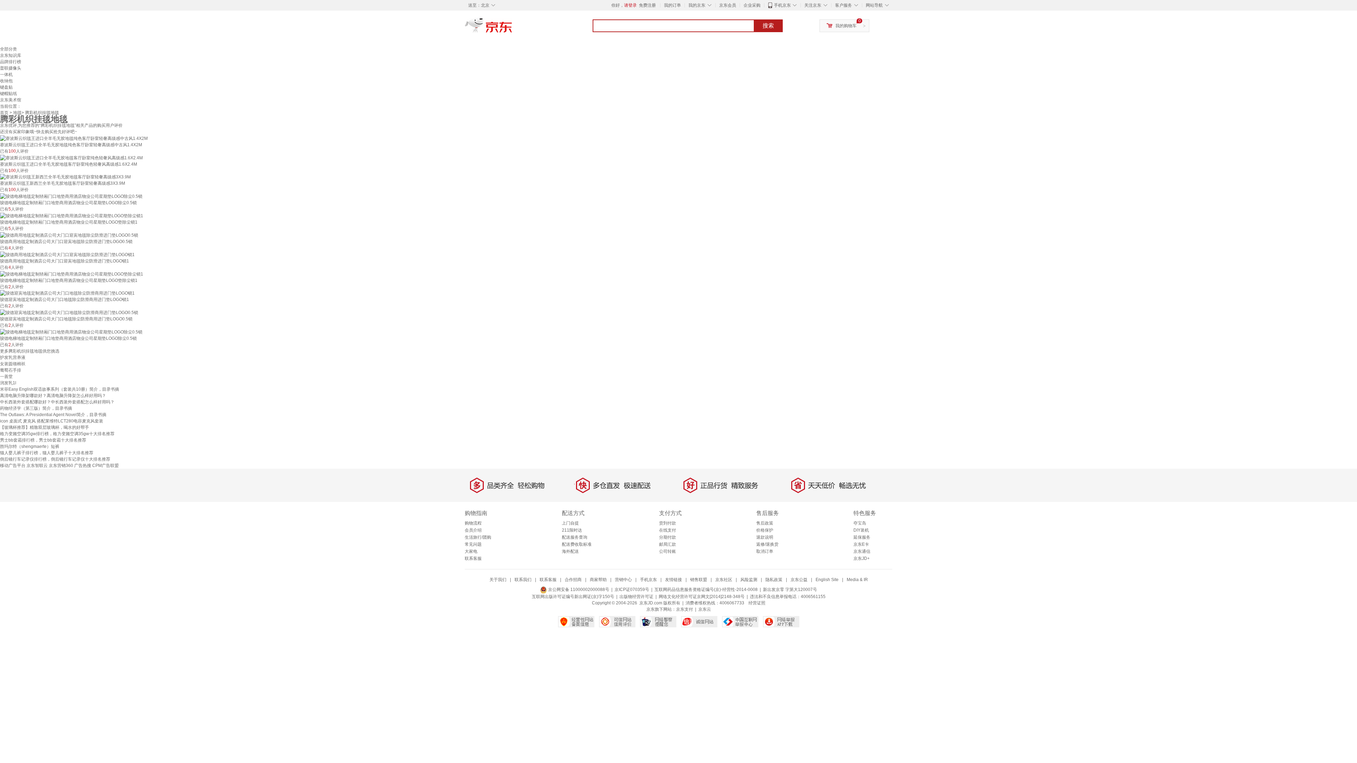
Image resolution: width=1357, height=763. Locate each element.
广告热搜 (82, 465)
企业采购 (752, 5)
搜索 (768, 26)
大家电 (471, 551)
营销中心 (623, 579)
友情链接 (673, 579)
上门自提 (570, 523)
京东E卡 (861, 544)
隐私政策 (773, 579)
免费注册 (647, 5)
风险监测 (748, 579)
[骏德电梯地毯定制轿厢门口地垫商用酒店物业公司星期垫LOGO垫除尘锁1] (71, 215)
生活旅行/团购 (478, 537)
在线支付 (667, 530)
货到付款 (667, 523)
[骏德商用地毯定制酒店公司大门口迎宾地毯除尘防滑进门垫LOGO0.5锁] (69, 234)
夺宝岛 (859, 523)
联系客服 (473, 558)
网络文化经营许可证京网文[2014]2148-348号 (702, 596)
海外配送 (570, 551)
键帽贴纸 (8, 93)
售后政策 (764, 523)
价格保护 (764, 530)
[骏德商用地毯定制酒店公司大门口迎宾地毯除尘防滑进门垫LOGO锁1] (67, 254)
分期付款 (667, 537)
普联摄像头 (10, 68)
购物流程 (473, 523)
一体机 (6, 74)
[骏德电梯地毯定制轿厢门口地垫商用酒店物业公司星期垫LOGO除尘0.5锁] (71, 196)
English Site (827, 579)
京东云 (704, 609)
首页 (4, 112)
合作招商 (573, 579)
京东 (512, 28)
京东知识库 (10, 55)
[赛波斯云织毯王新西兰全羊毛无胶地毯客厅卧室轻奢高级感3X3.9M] (65, 177)
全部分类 (8, 49)
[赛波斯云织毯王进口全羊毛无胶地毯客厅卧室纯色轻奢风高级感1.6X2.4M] (71, 157)
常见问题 (473, 544)
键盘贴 (6, 87)
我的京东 (696, 5)
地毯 (17, 112)
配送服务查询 (574, 537)
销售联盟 (698, 579)
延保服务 (861, 537)
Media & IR (857, 579)
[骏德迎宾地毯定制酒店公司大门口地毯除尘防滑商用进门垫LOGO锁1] (67, 293)
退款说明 (764, 537)
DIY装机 (861, 530)
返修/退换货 (767, 544)
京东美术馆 (10, 99)
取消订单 (764, 551)
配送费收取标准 (577, 544)
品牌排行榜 (10, 61)
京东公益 (799, 579)
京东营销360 (61, 465)
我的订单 (672, 5)
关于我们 (497, 579)
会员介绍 (473, 530)
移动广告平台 (12, 465)
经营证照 (756, 603)
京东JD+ (861, 558)
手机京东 (782, 5)
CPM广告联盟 (105, 465)
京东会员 (727, 5)
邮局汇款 (667, 544)
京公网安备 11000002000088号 (578, 589)
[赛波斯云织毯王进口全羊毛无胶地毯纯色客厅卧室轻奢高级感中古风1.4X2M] (74, 138)
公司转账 (667, 551)
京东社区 (723, 579)
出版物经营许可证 (636, 596)
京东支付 (684, 609)
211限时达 (572, 530)
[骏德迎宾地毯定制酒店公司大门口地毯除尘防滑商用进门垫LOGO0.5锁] (69, 312)
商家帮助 (598, 579)
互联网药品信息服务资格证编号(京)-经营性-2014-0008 (706, 589)
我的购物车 (846, 25)
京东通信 (861, 551)
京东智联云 (37, 465)
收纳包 (6, 80)
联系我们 (523, 579)
